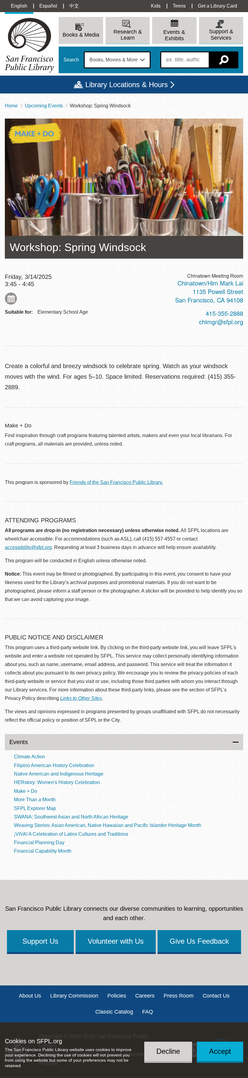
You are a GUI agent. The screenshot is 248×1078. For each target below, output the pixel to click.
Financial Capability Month (42, 851)
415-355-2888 (224, 313)
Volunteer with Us (116, 941)
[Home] (29, 45)
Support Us (40, 941)
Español (48, 5)
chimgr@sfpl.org (221, 321)
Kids (156, 5)
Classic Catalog (114, 1012)
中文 (74, 5)
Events (18, 742)
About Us (30, 996)
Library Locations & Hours (126, 84)
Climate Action (29, 756)
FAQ (147, 1012)
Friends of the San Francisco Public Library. (116, 482)
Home (11, 105)
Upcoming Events (44, 105)
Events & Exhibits (174, 35)
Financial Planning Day (39, 842)
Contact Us (216, 996)
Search (71, 59)
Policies (116, 996)
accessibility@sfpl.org (28, 547)
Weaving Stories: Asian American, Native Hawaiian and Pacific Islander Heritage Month (107, 825)
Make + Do (25, 791)
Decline (168, 1051)
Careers (145, 996)
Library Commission (74, 996)
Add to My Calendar (11, 298)
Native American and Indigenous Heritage (58, 773)
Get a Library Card (217, 5)
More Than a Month (35, 799)
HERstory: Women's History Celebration (57, 782)
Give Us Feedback (199, 941)
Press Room (179, 996)
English (19, 5)
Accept (220, 1051)
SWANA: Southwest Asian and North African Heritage (71, 816)
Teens (179, 5)
